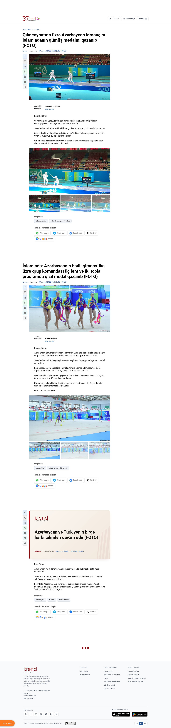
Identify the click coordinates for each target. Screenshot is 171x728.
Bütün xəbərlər (49, 109)
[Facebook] (31, 714)
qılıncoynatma (41, 221)
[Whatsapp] (26, 714)
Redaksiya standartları (112, 682)
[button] (25, 56)
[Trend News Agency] (30, 670)
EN (137, 723)
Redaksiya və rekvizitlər (112, 675)
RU (145, 723)
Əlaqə (106, 678)
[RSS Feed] (56, 714)
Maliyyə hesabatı (110, 689)
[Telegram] (46, 714)
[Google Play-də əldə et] (140, 714)
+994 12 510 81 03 (30, 696)
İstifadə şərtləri (133, 671)
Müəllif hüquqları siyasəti (137, 678)
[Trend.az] (31, 18)
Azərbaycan (40, 600)
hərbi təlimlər (64, 600)
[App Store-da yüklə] (121, 714)
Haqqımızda (108, 671)
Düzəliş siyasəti (109, 685)
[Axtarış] (110, 18)
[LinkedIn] (51, 714)
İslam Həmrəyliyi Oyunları (60, 221)
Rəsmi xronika (85, 675)
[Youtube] (41, 714)
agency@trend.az (29, 698)
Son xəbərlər (84, 671)
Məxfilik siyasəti (133, 675)
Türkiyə (51, 600)
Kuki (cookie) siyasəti (135, 682)
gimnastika (40, 468)
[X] (36, 714)
